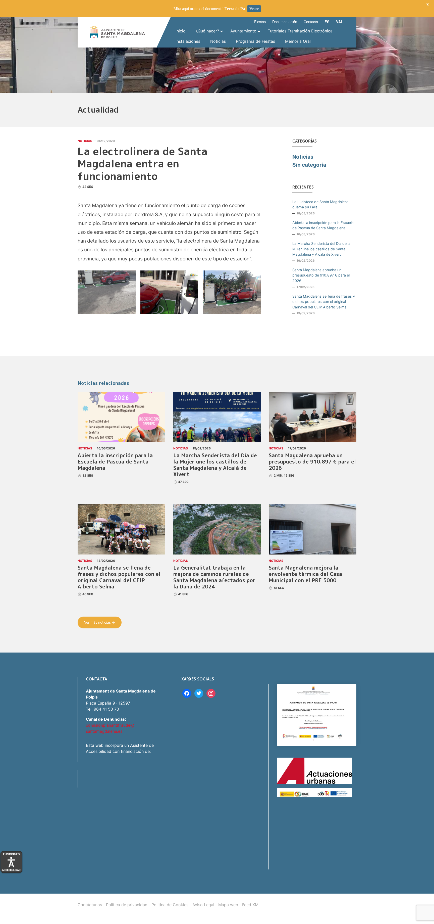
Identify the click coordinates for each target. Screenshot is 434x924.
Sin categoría (309, 165)
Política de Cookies (169, 904)
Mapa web (228, 904)
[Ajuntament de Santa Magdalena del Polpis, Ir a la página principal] (117, 32)
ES (327, 21)
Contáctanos (90, 904)
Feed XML (251, 904)
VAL (339, 21)
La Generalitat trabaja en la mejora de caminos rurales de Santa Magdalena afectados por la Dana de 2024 (214, 577)
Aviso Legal (203, 904)
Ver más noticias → (99, 622)
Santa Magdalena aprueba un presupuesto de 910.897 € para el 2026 (321, 275)
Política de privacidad (126, 904)
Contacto (311, 21)
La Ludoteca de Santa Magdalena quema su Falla (320, 204)
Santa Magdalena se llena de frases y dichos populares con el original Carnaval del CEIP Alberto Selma (323, 301)
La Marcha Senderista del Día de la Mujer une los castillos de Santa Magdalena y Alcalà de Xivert (321, 248)
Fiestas (260, 21)
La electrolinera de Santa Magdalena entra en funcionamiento (142, 163)
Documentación (284, 21)
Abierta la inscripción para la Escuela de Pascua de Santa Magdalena (323, 225)
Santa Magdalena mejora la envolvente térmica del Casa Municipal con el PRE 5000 (305, 574)
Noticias (85, 141)
